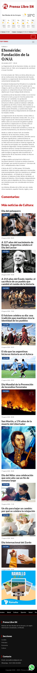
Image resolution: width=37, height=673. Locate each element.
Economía (4, 645)
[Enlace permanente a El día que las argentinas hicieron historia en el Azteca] (18, 368)
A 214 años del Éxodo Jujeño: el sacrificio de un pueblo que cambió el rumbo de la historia (18, 281)
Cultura (3, 46)
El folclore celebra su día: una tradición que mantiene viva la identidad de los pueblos (17, 318)
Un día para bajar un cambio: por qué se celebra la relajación (18, 509)
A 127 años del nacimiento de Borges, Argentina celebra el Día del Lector (17, 245)
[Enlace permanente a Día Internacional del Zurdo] (18, 556)
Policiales (4, 642)
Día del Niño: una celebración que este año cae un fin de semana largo (17, 478)
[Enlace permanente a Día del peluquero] (18, 225)
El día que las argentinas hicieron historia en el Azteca (17, 352)
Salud (9, 612)
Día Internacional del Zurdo (16, 542)
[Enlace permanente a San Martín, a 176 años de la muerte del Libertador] (18, 448)
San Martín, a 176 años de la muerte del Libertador (16, 422)
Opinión (23, 612)
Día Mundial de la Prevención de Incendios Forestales (17, 385)
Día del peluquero (11, 210)
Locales (3, 640)
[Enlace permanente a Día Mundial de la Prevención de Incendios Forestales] (18, 403)
